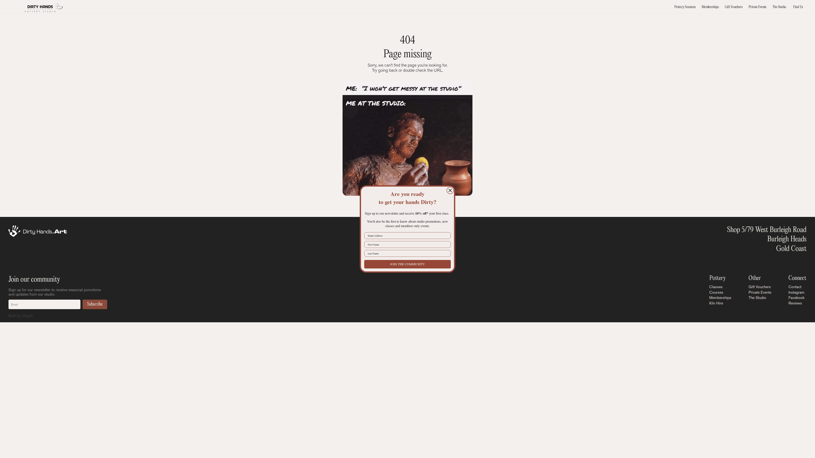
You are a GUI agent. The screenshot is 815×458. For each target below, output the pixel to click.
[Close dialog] (450, 190)
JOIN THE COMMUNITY (407, 264)
